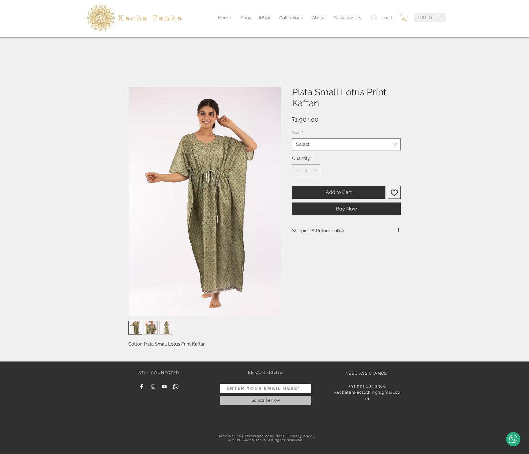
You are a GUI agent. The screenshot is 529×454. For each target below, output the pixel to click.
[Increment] (315, 170)
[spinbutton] (306, 170)
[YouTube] (164, 386)
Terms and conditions (264, 436)
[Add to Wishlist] (394, 192)
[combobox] (346, 144)
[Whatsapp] (175, 386)
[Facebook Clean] (141, 386)
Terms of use (229, 436)
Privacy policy (301, 436)
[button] (404, 17)
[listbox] (430, 17)
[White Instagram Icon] (153, 386)
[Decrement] (297, 170)
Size (297, 132)
